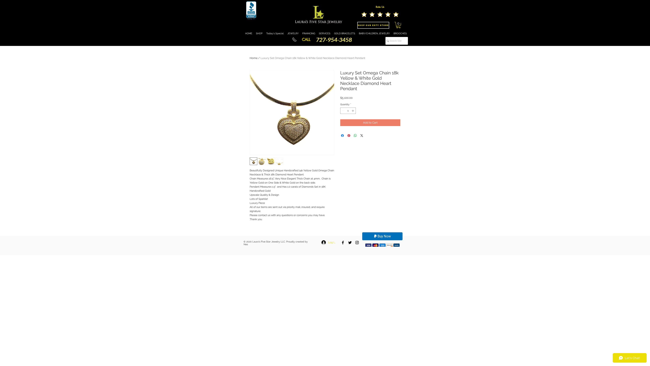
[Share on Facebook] (342, 136)
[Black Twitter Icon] (350, 242)
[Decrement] (343, 111)
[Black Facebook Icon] (343, 242)
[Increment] (353, 111)
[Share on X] (362, 136)
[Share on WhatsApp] (355, 136)
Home (253, 58)
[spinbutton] (348, 111)
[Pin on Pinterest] (349, 136)
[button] (398, 25)
